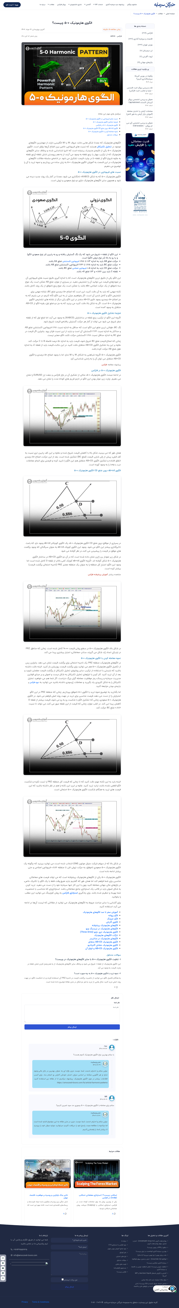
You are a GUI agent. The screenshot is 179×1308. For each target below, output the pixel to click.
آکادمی (88, 4)
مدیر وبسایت (95, 1062)
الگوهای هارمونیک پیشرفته (105, 925)
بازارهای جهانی (145, 62)
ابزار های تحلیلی (121, 1256)
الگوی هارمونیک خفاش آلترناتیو (103, 945)
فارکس (147, 33)
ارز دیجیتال (146, 50)
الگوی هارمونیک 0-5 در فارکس (107, 125)
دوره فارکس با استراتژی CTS (117, 1245)
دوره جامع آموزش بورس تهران (117, 1248)
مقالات (51, 4)
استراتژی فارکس (70, 893)
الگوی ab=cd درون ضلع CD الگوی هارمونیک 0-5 (100, 128)
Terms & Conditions (40, 1302)
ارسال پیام (72, 1027)
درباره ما (42, 4)
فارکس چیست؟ (121, 1272)
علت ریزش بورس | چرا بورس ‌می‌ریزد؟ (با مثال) (152, 1255)
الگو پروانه (113, 915)
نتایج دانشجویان (76, 4)
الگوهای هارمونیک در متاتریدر (104, 938)
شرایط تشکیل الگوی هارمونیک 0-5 (105, 121)
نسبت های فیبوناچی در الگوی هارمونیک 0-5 (102, 118)
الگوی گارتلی (112, 922)
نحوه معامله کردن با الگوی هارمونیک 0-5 (103, 131)
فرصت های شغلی (121, 1264)
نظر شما (117, 1002)
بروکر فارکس (61, 4)
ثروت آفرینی (146, 56)
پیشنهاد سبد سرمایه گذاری (115, 4)
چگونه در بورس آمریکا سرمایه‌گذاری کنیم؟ (144, 77)
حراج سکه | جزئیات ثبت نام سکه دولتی (154, 1280)
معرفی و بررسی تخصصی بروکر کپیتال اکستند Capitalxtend (140, 101)
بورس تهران (145, 44)
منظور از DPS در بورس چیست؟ (157, 1247)
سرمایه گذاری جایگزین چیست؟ (157, 1263)
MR (106, 1096)
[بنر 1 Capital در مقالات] (140, 157)
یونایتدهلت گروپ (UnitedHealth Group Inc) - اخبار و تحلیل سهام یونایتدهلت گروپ (150, 1242)
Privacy (25, 1302)
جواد (105, 1045)
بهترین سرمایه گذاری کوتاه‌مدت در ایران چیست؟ (151, 1251)
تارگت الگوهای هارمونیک (106, 935)
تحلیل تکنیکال (104, 147)
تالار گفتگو (123, 1252)
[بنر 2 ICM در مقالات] (140, 201)
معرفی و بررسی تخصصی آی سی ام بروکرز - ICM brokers (139, 124)
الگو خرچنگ (112, 919)
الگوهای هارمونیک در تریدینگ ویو (101, 929)
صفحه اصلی (170, 13)
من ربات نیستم (70, 1279)
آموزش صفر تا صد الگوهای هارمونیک (100, 912)
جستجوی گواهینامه (120, 1268)
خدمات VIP (99, 4)
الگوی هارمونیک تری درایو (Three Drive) (99, 932)
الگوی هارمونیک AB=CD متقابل (103, 942)
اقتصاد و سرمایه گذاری (140, 38)
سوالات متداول (112, 134)
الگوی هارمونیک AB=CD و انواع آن (101, 948)
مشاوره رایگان (132, 4)
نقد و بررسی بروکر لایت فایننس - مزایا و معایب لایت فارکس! (140, 89)
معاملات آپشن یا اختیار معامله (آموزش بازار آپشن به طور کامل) (139, 113)
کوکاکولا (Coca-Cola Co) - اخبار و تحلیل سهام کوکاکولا (149, 1259)
